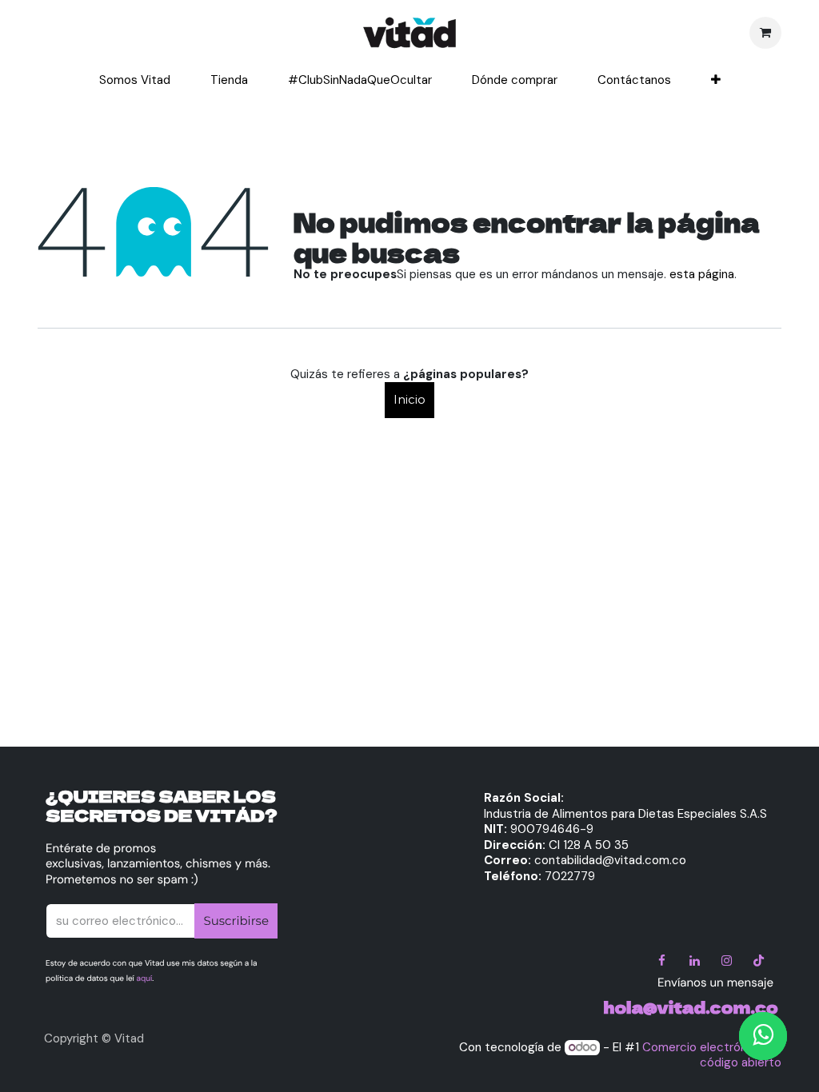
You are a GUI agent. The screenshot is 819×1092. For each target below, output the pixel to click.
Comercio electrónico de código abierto (711, 1055)
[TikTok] (759, 961)
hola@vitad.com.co (691, 1006)
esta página (701, 274)
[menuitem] (134, 81)
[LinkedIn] (694, 961)
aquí (145, 979)
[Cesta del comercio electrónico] (765, 33)
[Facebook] (662, 961)
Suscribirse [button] (236, 920)
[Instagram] (726, 961)
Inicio (409, 399)
